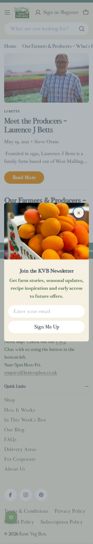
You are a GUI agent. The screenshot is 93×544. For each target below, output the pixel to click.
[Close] (79, 213)
